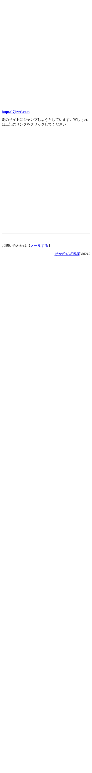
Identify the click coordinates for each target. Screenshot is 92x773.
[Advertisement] (46, 48)
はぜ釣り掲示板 (66, 254)
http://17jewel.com (15, 112)
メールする (39, 245)
